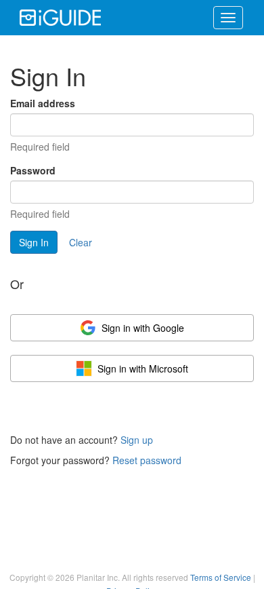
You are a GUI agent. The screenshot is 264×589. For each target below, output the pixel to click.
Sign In (34, 242)
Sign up (136, 439)
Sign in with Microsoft (142, 368)
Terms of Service (220, 577)
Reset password (146, 460)
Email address (42, 103)
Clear (80, 242)
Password (33, 170)
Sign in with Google (143, 328)
